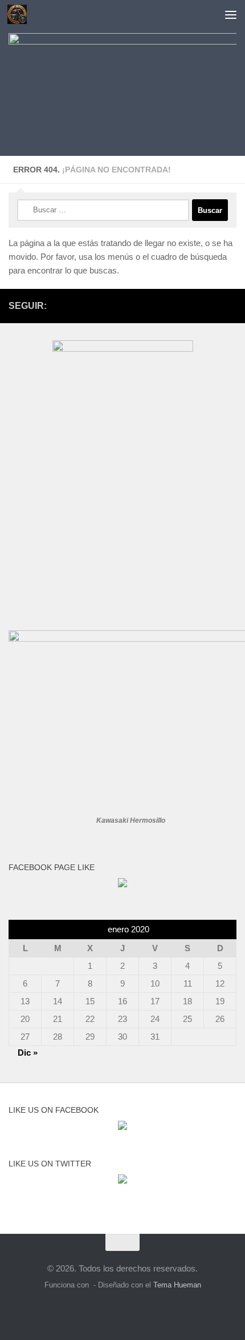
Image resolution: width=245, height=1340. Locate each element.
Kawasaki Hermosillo (130, 820)
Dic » (28, 1052)
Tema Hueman (177, 1285)
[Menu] (231, 14)
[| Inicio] (20, 14)
